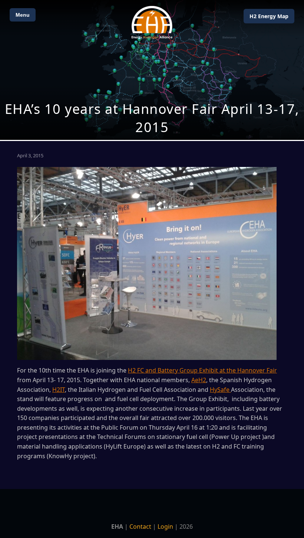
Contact (140, 526)
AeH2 (198, 380)
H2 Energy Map (269, 16)
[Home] (152, 22)
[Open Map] (152, 70)
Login (165, 526)
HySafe (220, 390)
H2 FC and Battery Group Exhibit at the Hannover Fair (202, 370)
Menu (23, 15)
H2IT (58, 390)
